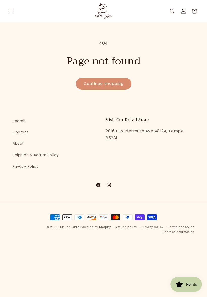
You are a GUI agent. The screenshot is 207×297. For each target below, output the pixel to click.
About (18, 143)
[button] (10, 11)
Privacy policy (152, 227)
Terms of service (181, 227)
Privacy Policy (25, 166)
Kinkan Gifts (69, 227)
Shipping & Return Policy (36, 154)
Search (19, 120)
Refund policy (126, 227)
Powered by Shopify (95, 227)
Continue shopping (104, 83)
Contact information (178, 232)
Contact (21, 132)
